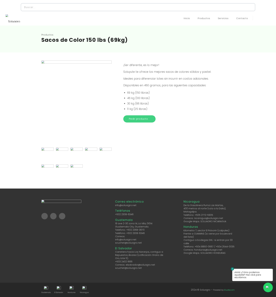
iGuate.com (229, 290)
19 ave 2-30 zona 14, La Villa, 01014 (133, 223)
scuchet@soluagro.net (128, 242)
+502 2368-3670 (135, 229)
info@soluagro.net (125, 205)
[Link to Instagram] (263, 18)
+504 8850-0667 (204, 246)
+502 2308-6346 (124, 214)
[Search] (250, 7)
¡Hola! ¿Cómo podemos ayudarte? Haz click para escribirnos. (247, 275)
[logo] (13, 18)
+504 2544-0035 (225, 246)
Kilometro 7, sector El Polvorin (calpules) (206, 230)
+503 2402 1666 (123, 261)
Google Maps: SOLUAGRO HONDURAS (205, 253)
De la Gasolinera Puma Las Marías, (203, 205)
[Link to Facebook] (258, 18)
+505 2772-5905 (204, 215)
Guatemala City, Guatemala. (132, 226)
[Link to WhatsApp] (268, 18)
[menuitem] (187, 18)
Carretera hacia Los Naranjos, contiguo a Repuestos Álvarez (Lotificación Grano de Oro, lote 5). (139, 255)
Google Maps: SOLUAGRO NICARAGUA (205, 221)
